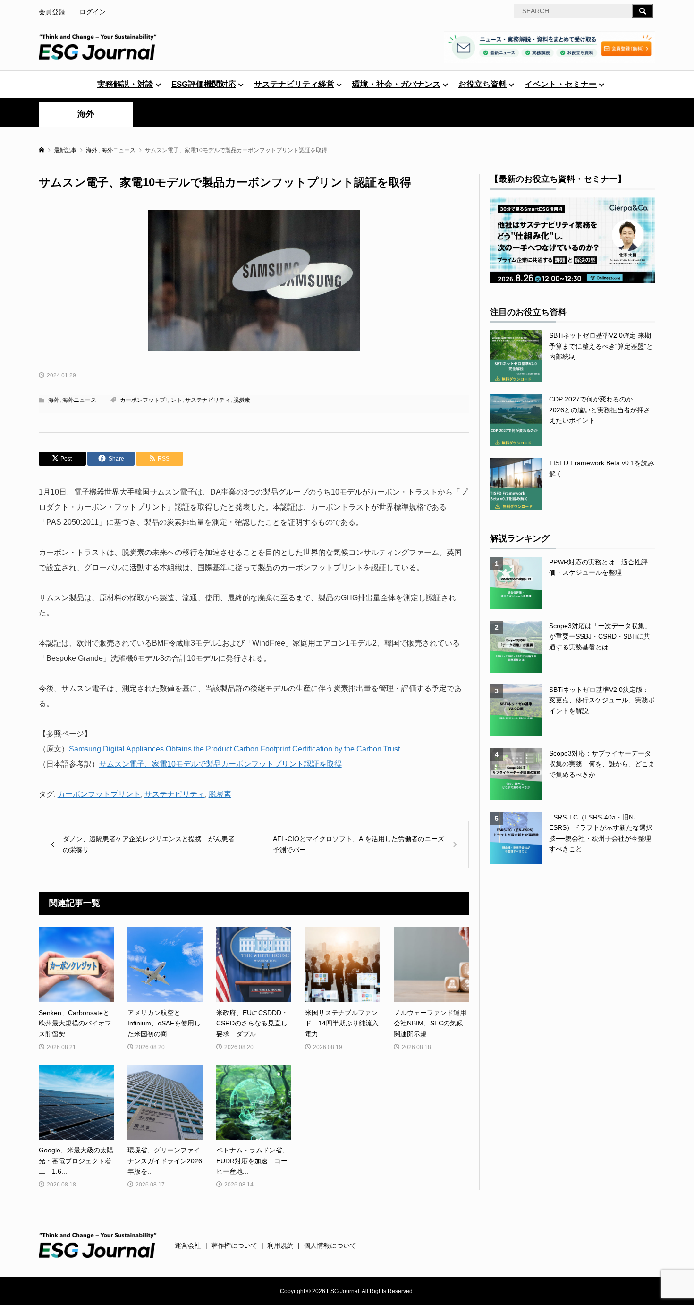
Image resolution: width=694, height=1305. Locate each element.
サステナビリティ (207, 400)
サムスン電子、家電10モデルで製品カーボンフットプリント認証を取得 (220, 764)
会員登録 (52, 12)
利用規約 (280, 1245)
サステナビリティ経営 (294, 84)
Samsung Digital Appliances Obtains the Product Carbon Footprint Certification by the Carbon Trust (234, 749)
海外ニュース (79, 400)
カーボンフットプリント (151, 400)
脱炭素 (241, 400)
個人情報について (330, 1245)
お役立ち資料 (482, 84)
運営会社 (188, 1245)
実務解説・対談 (125, 84)
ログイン (92, 12)
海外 (85, 114)
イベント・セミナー (561, 84)
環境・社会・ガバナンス (396, 84)
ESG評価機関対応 (203, 84)
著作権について (234, 1245)
